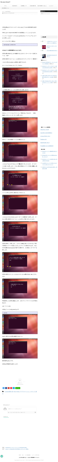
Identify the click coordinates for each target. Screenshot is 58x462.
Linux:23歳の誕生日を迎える (52, 50)
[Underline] (12, 412)
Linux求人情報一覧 (33, 5)
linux (17, 391)
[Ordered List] (15, 412)
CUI (15, 391)
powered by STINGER (39, 460)
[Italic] (10, 412)
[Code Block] (20, 412)
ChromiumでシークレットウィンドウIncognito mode (16, 447)
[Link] (21, 412)
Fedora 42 (43, 139)
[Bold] (8, 412)
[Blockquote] (18, 412)
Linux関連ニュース (24, 5)
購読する (43, 11)
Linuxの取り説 (9, 391)
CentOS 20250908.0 (46, 133)
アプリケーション (25, 391)
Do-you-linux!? (5, 2)
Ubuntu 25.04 (44, 129)
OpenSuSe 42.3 (44, 142)
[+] (24, 412)
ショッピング (51, 5)
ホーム (5, 5)
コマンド (32, 391)
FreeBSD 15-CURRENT (46, 146)
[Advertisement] (23, 21)
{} (22, 412)
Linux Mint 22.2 (45, 136)
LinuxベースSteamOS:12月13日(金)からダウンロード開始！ (17, 449)
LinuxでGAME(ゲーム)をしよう (41, 6)
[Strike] (13, 412)
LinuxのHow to (14, 5)
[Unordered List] (16, 412)
